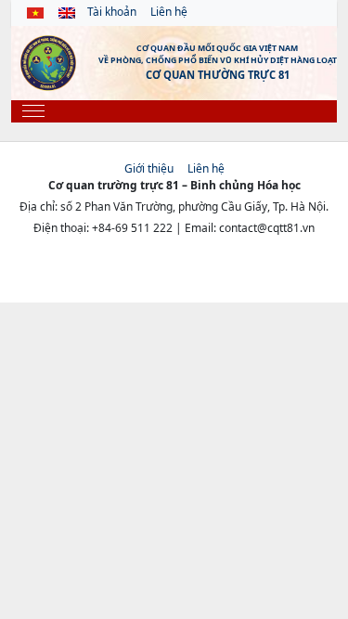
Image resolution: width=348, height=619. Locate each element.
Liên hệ (168, 11)
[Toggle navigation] (33, 111)
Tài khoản (111, 11)
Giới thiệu (149, 168)
